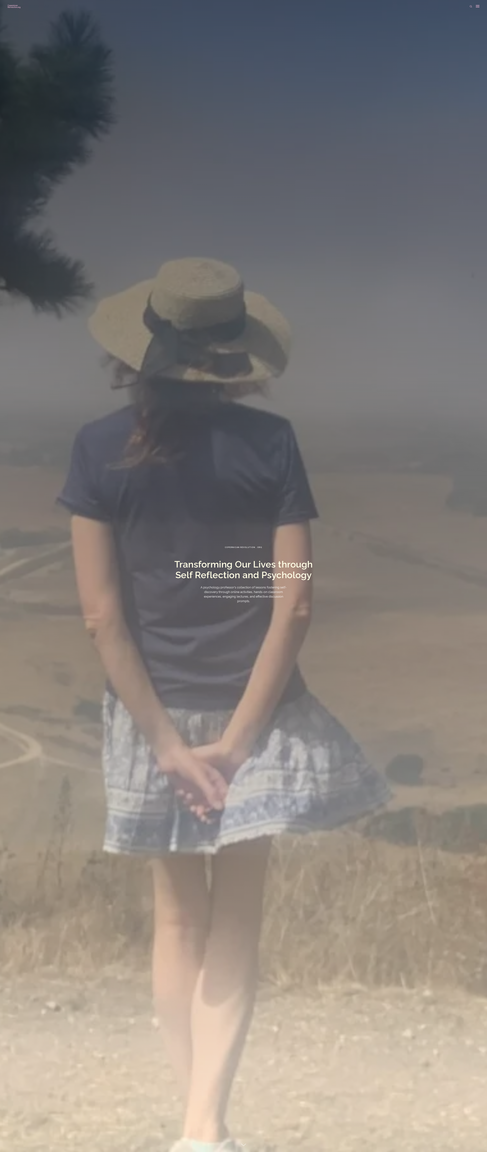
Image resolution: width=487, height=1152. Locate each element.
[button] (471, 6)
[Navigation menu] (477, 6)
